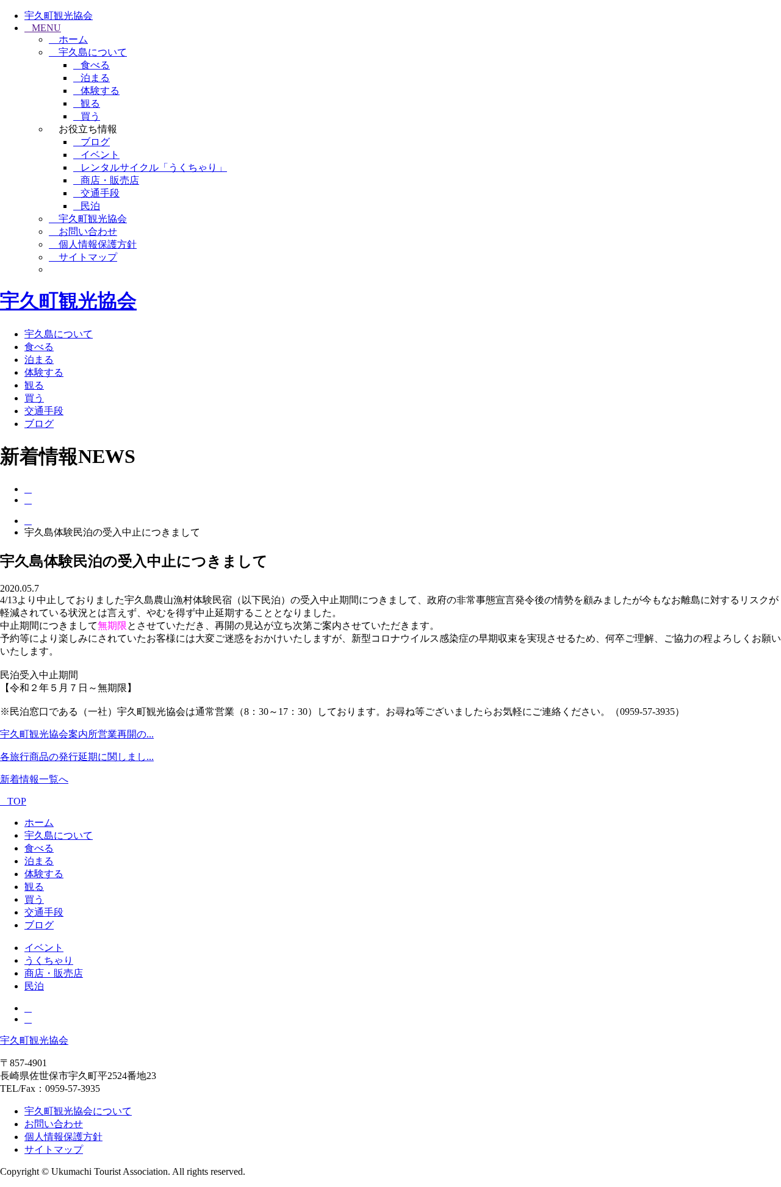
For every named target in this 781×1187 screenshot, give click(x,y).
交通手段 (100, 193)
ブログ (95, 142)
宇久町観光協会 (58, 15)
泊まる (95, 78)
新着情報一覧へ (34, 779)
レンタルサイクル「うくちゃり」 (154, 167)
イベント (100, 154)
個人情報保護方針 (63, 1136)
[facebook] (28, 489)
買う (90, 116)
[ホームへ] (28, 520)
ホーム (39, 822)
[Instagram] (28, 500)
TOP (16, 801)
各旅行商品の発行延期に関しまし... (77, 756)
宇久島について (58, 334)
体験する (100, 90)
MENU (46, 28)
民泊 (90, 206)
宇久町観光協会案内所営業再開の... (77, 734)
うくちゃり (48, 960)
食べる (95, 65)
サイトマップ (53, 1149)
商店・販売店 (110, 180)
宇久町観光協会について (78, 1111)
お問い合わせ (53, 1124)
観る (90, 103)
